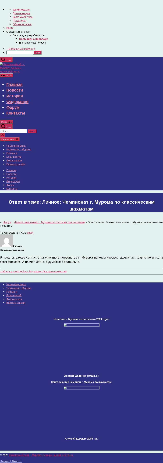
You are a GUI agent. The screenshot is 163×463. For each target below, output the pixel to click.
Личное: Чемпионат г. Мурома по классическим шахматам (49, 222)
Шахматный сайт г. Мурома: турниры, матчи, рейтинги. (41, 455)
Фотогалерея (14, 160)
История (14, 96)
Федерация (17, 101)
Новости (14, 90)
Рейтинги (11, 153)
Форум (13, 107)
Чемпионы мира (16, 146)
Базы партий (13, 157)
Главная (14, 84)
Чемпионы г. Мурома (18, 149)
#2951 (30, 232)
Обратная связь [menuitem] (22, 24)
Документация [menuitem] (21, 13)
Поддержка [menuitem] (19, 20)
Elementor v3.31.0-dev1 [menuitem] (32, 42)
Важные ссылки (15, 164)
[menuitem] (33, 39)
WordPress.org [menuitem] (21, 9)
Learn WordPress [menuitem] (22, 17)
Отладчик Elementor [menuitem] (18, 31)
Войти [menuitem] (10, 28)
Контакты (15, 113)
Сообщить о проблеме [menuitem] (22, 49)
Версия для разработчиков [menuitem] (29, 35)
